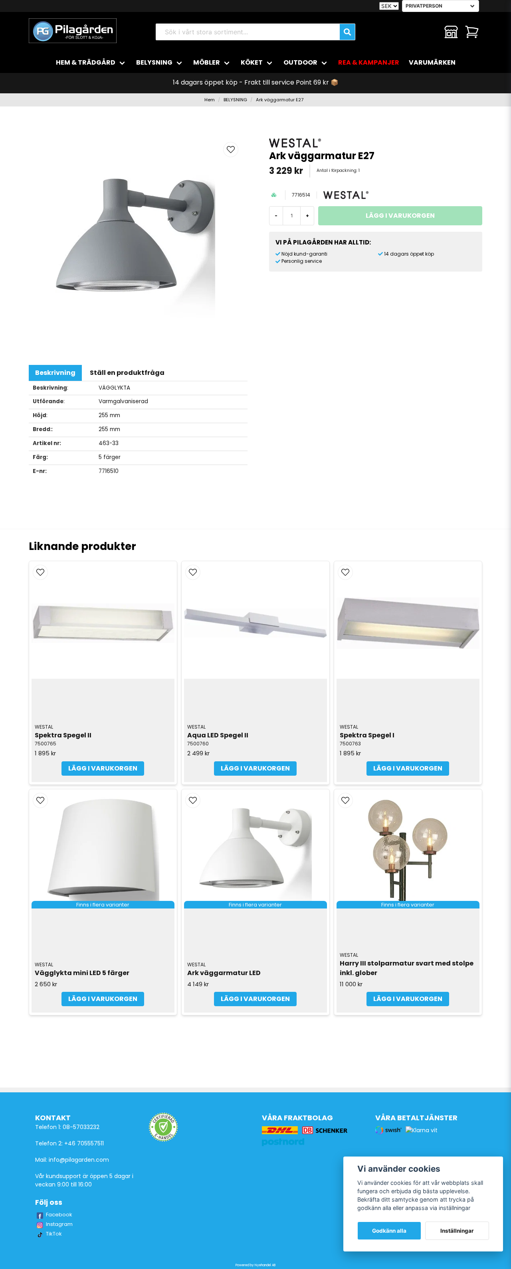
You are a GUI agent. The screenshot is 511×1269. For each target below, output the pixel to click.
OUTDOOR (300, 62)
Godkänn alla (389, 1231)
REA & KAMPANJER (368, 62)
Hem (209, 100)
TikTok (54, 1233)
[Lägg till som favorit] (430, 32)
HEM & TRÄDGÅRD (85, 62)
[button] (231, 149)
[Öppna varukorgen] (471, 32)
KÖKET (252, 62)
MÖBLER (206, 62)
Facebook (59, 1214)
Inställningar (457, 1231)
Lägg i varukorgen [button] (102, 998)
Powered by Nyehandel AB (255, 1265)
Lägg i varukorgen (102, 768)
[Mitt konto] (451, 32)
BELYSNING (154, 62)
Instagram (59, 1224)
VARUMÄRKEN (432, 62)
